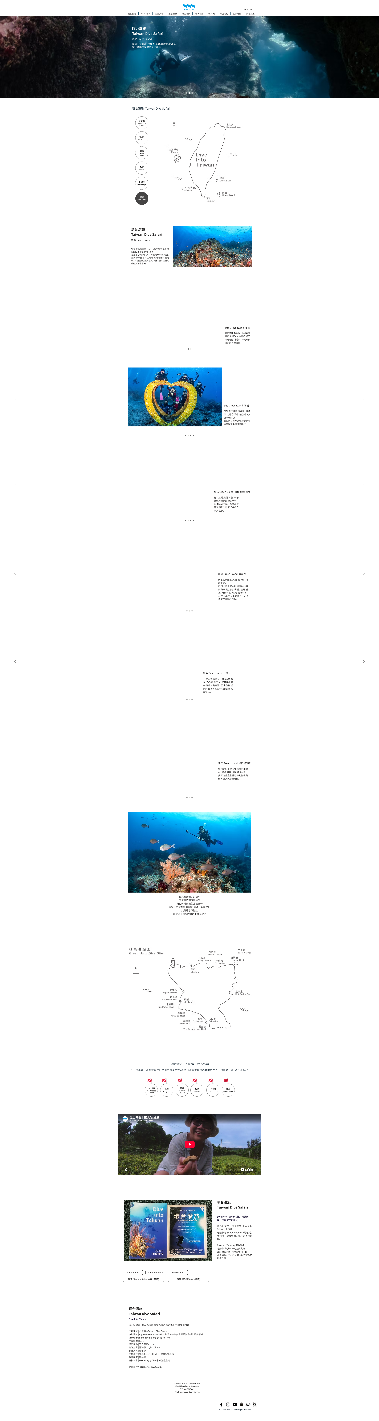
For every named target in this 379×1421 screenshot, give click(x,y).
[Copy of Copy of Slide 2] (193, 435)
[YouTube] (234, 1404)
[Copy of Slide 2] (190, 435)
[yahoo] (254, 1404)
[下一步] (366, 57)
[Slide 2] (189, 93)
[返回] (13, 57)
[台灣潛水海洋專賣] (241, 1404)
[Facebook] (221, 1404)
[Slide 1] (186, 93)
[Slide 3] (192, 93)
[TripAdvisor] (248, 1404)
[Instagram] (228, 1404)
